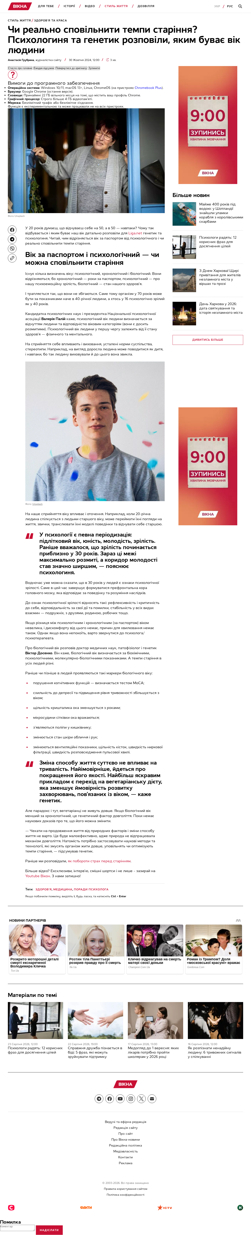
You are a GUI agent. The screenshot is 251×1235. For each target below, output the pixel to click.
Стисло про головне (20, 68)
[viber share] (12, 248)
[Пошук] (240, 6)
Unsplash (20, 216)
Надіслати (49, 1230)
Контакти (125, 1157)
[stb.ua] (11, 1208)
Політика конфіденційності (125, 1194)
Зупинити (94, 68)
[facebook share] (12, 229)
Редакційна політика (125, 1145)
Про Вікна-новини (125, 1139)
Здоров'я (43, 889)
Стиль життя (116, 6)
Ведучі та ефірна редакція (125, 1122)
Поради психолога (91, 889)
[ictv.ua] (164, 1208)
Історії (69, 6)
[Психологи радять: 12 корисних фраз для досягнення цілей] (184, 247)
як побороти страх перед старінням (99, 861)
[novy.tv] (240, 1208)
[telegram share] (12, 239)
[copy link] (12, 258)
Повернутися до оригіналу (71, 68)
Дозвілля (146, 6)
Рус (230, 6)
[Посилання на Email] (152, 1098)
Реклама (125, 1163)
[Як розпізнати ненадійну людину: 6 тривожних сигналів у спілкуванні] (215, 1020)
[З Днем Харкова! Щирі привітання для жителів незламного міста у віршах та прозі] (184, 280)
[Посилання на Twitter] (141, 1098)
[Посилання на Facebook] (109, 1098)
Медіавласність (125, 1151)
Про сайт (125, 1134)
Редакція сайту (126, 1128)
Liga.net (135, 233)
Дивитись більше (208, 339)
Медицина (62, 889)
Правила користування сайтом (125, 1189)
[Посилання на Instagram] (130, 1098)
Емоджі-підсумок (44, 68)
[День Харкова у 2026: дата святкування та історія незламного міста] (184, 313)
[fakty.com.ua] (86, 1208)
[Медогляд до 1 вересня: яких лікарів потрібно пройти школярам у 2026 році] (155, 1020)
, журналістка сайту (35, 60)
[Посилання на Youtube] (120, 1098)
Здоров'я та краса (50, 20)
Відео (90, 6)
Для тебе (46, 6)
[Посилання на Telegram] (99, 1098)
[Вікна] (20, 6)
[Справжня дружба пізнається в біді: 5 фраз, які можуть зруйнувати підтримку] (95, 1020)
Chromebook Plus (148, 88)
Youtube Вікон (37, 876)
